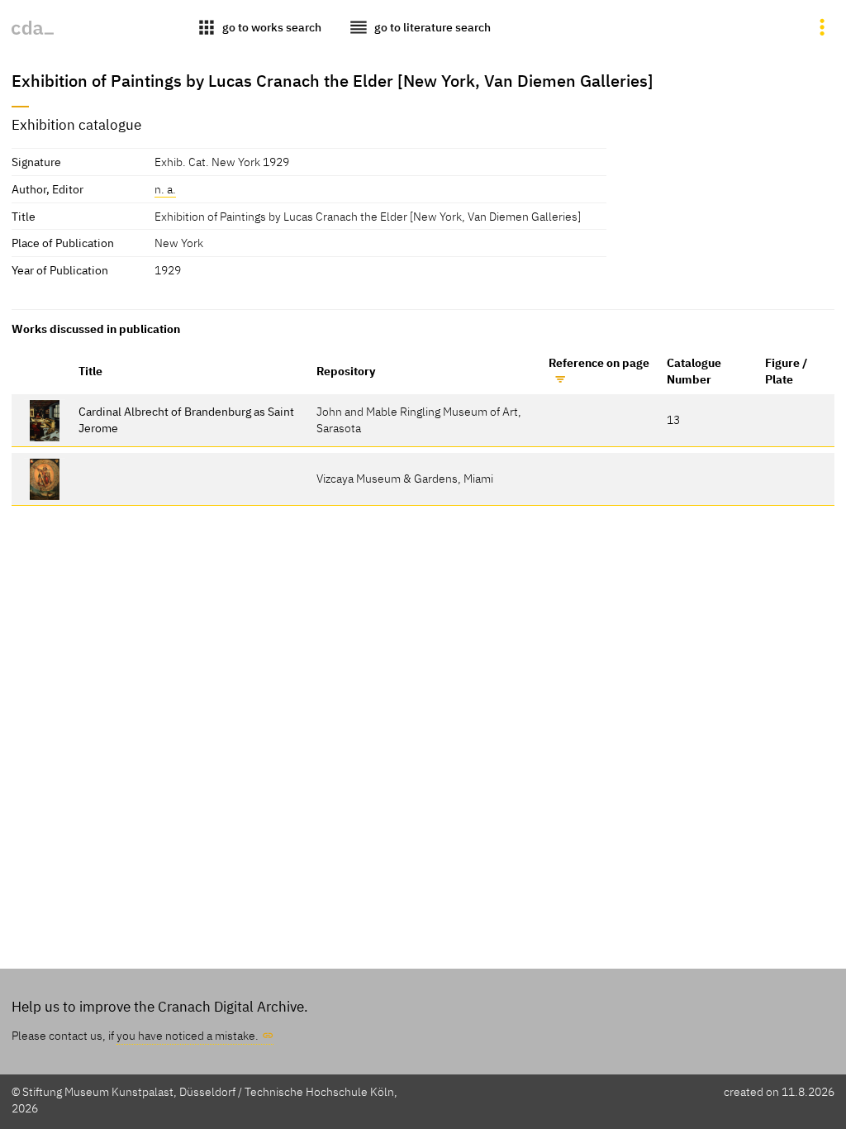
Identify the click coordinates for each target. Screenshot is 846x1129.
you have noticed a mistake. (187, 1035)
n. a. (165, 189)
